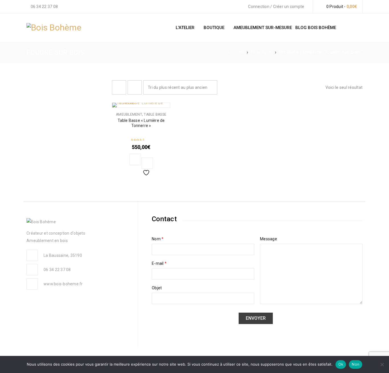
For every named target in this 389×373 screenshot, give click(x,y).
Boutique (261, 52)
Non (355, 364)
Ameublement (129, 114)
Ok (340, 364)
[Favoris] (147, 163)
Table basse (155, 114)
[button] (135, 159)
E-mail (159, 263)
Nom (157, 239)
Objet (157, 288)
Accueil (235, 52)
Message (268, 239)
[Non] (382, 364)
